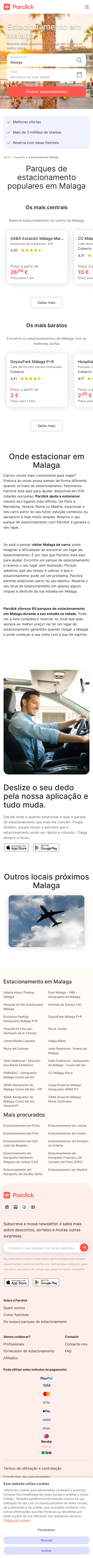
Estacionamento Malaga (43, 157)
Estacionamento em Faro (20, 1133)
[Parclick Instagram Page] (6, 1207)
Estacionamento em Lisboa (67, 1125)
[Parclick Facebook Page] (24, 1207)
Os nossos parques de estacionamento (35, 1321)
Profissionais (13, 1344)
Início (6, 157)
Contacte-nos (76, 1344)
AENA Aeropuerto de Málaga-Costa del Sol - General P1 (19, 1101)
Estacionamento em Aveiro (67, 1133)
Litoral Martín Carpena (19, 1041)
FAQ (68, 1351)
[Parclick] (18, 6)
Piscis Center (57, 1029)
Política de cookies (16, 1520)
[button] (46, 60)
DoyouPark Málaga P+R (65, 1016)
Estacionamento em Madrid (67, 1169)
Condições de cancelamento (26, 1477)
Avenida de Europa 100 (64, 1004)
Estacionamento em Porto (21, 1125)
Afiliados (10, 1358)
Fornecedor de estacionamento (29, 1351)
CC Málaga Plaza (60, 1073)
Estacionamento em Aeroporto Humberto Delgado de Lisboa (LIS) (20, 1157)
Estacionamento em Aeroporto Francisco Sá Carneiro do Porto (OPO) (65, 1157)
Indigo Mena (57, 1041)
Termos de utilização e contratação (32, 1468)
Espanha (19, 157)
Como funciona (16, 1315)
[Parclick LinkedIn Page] (15, 1207)
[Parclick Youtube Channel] (32, 1207)
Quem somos (14, 1308)
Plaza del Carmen (15, 1048)
